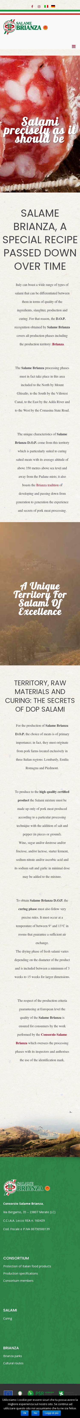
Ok (24, 1413)
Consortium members (18, 1281)
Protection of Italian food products (27, 1266)
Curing (7, 1318)
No (35, 1413)
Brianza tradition (47, 485)
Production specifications (20, 1273)
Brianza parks (12, 1356)
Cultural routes (13, 1363)
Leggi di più (51, 1413)
